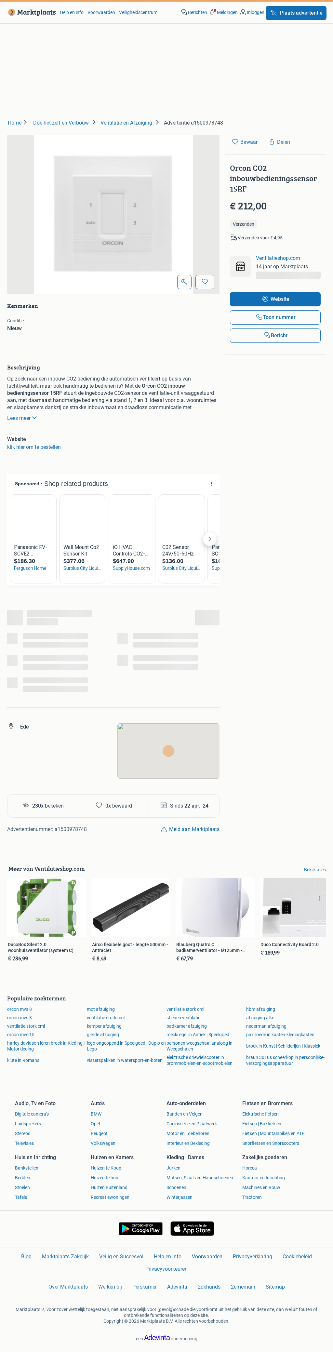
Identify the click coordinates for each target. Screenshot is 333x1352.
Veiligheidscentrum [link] (138, 12)
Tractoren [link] (252, 1197)
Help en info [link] (72, 12)
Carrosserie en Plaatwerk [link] (191, 1123)
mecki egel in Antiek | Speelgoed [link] (197, 1034)
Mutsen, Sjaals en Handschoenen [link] (199, 1177)
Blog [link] (26, 1256)
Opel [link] (95, 1123)
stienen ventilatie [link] (183, 1017)
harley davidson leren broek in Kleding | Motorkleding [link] (46, 1045)
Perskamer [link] (144, 1287)
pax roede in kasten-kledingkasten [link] (280, 1034)
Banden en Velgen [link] (184, 1114)
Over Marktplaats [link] (68, 1287)
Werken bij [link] (110, 1287)
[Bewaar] (204, 282)
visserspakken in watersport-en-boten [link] (125, 1060)
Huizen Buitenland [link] (109, 1187)
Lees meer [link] (19, 418)
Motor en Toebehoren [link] (187, 1133)
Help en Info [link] (167, 1256)
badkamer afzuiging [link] (186, 1026)
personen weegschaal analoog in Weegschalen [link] (199, 1045)
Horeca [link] (249, 1168)
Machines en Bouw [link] (261, 1187)
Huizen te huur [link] (105, 1177)
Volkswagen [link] (103, 1143)
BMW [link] (96, 1114)
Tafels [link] (21, 1197)
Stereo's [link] (22, 1133)
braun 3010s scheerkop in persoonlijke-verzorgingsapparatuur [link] (285, 1060)
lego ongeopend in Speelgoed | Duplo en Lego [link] (126, 1045)
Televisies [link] (24, 1143)
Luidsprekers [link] (28, 1123)
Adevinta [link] (177, 1287)
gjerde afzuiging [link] (103, 1034)
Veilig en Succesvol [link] (121, 1256)
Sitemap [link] (275, 1287)
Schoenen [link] (176, 1187)
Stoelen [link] (22, 1187)
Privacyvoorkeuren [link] (166, 1269)
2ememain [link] (243, 1287)
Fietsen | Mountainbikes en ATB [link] (273, 1133)
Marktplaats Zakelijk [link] (65, 1256)
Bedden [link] (22, 1177)
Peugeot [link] (99, 1133)
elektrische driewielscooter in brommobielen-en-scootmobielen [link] (199, 1060)
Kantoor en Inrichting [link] (263, 1177)
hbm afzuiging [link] (260, 1009)
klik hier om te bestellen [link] (34, 447)
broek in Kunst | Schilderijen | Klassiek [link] (283, 1046)
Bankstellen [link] (26, 1168)
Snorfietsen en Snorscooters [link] (270, 1143)
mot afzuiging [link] (101, 1009)
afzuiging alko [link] (260, 1017)
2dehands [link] (209, 1287)
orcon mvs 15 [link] (20, 1034)
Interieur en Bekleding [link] (188, 1143)
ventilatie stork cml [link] (185, 1009)
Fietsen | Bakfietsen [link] (261, 1123)
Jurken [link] (173, 1168)
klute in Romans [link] (23, 1060)
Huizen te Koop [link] (106, 1168)
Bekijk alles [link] (315, 869)
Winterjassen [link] (179, 1197)
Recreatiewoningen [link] (110, 1197)
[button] (223, 12)
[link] (31, 12)
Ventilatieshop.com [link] (278, 258)
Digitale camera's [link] (32, 1114)
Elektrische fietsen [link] (260, 1114)
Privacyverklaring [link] (252, 1256)
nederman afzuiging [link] (266, 1026)
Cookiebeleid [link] (297, 1256)
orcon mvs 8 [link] (19, 1009)
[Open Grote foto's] (184, 282)
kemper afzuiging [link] (104, 1026)
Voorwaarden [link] (101, 12)
